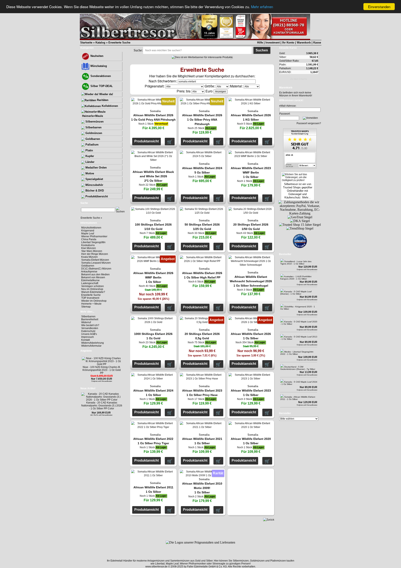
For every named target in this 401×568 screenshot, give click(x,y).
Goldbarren (92, 138)
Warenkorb (304, 42)
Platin (89, 150)
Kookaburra (88, 245)
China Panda (88, 239)
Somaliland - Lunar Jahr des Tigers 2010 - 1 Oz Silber (295, 262)
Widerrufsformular (91, 345)
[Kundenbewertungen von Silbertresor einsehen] (300, 167)
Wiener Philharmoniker (94, 236)
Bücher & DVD (94, 190)
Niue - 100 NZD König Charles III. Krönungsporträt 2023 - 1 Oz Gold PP (101, 370)
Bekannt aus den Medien (95, 274)
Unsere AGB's (89, 334)
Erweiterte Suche (119, 42)
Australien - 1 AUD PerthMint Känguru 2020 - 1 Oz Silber (295, 277)
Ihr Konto (288, 42)
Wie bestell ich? (90, 325)
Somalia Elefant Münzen (95, 259)
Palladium (92, 144)
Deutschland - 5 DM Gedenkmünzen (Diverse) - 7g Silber (297, 368)
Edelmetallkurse (90, 280)
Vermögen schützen (92, 286)
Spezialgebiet (94, 179)
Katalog (100, 42)
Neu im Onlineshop (92, 289)
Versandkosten (89, 328)
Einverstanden (379, 6)
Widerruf (86, 322)
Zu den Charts (298, 79)
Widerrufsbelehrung (92, 342)
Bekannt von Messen (93, 277)
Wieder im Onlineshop (94, 300)
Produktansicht (146, 141)
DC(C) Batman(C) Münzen (96, 268)
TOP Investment (90, 297)
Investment (272, 42)
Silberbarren (93, 127)
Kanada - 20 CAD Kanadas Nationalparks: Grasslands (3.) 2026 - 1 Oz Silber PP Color (101, 405)
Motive (89, 173)
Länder (89, 161)
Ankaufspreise (89, 271)
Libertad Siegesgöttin (93, 242)
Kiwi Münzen (88, 248)
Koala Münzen (89, 256)
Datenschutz (88, 331)
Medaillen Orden (96, 167)
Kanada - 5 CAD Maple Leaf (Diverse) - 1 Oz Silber (296, 292)
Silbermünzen (94, 121)
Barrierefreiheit (89, 319)
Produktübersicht (96, 196)
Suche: (138, 50)
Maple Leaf (87, 233)
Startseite (86, 42)
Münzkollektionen (91, 227)
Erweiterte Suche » (91, 217)
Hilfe (260, 42)
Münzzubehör (94, 184)
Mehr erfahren (262, 6)
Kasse (317, 42)
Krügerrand (87, 230)
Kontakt (85, 339)
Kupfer (89, 156)
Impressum (87, 337)
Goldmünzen (93, 133)
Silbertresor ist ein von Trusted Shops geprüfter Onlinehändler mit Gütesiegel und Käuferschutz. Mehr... (297, 191)
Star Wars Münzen (91, 251)
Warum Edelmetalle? (93, 292)
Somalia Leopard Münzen (96, 262)
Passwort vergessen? (309, 123)
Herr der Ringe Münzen (94, 254)
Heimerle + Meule (91, 303)
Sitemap (86, 306)
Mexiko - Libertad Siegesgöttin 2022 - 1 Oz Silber (296, 353)
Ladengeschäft (89, 283)
